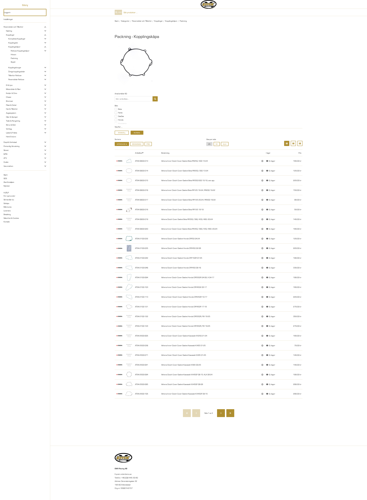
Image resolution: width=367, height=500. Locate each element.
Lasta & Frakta (11, 132)
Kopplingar (10, 35)
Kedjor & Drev (11, 93)
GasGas (121, 116)
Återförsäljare (9, 182)
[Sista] (230, 413)
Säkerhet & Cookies (11, 218)
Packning (14, 58)
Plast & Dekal (11, 105)
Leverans (7, 210)
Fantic (120, 112)
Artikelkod (138, 153)
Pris (148, 144)
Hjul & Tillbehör (12, 109)
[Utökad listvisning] (299, 143)
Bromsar (9, 101)
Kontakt (7, 221)
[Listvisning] (286, 143)
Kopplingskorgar (14, 67)
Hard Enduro (11, 136)
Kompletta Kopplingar (16, 38)
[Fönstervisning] (293, 143)
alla (224, 144)
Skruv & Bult (10, 124)
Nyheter (7, 186)
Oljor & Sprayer (12, 117)
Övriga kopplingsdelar (16, 71)
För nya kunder (9, 196)
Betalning (7, 214)
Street (6, 150)
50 (217, 144)
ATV (5, 158)
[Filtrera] (155, 98)
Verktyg (9, 129)
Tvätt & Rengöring (13, 120)
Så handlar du (9, 199)
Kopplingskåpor (14, 46)
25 (209, 144)
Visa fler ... (118, 127)
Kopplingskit (13, 42)
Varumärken (8, 166)
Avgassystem (11, 113)
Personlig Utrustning (11, 146)
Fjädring (9, 31)
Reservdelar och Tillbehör (13, 27)
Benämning (136, 144)
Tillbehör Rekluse (15, 75)
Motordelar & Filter (13, 89)
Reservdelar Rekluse (16, 79)
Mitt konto (8, 207)
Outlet (6, 162)
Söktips (6, 203)
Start (5, 174)
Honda (120, 119)
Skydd (13, 62)
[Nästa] (221, 413)
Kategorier (125, 21)
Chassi (8, 97)
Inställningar (8, 19)
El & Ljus (9, 85)
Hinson (13, 54)
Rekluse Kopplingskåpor (20, 50)
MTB (5, 154)
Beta (120, 109)
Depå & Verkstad (10, 142)
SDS (5, 178)
